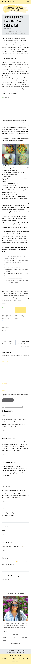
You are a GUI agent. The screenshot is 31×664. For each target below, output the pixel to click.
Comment (5, 361)
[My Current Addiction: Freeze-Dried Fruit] (20, 310)
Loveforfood (6, 527)
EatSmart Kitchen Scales (15, 278)
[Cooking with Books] (15, 9)
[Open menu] (28, 2)
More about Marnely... (21, 627)
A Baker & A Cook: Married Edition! (7, 341)
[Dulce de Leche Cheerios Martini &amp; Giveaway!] (7, 310)
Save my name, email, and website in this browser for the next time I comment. (15, 395)
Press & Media (21, 650)
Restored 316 (15, 661)
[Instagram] (5, 2)
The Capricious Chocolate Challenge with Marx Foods (23, 342)
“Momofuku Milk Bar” (16, 62)
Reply (4, 430)
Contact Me (20, 652)
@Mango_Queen (7, 438)
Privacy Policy (10, 650)
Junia (3, 416)
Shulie (4, 558)
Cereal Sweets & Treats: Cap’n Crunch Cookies (7, 329)
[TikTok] (13, 2)
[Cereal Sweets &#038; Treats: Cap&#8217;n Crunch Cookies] (7, 323)
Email (4, 390)
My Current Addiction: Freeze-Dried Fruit (20, 314)
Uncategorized (7, 28)
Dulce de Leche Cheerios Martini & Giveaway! (6, 315)
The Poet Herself (7, 462)
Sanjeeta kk (6, 487)
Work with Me (11, 652)
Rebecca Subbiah (7, 509)
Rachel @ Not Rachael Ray (10, 576)
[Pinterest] (8, 2)
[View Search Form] (25, 2)
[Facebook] (3, 2)
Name (4, 383)
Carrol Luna (6, 542)
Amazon (11, 138)
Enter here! (7, 271)
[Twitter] (11, 2)
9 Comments (22, 33)
